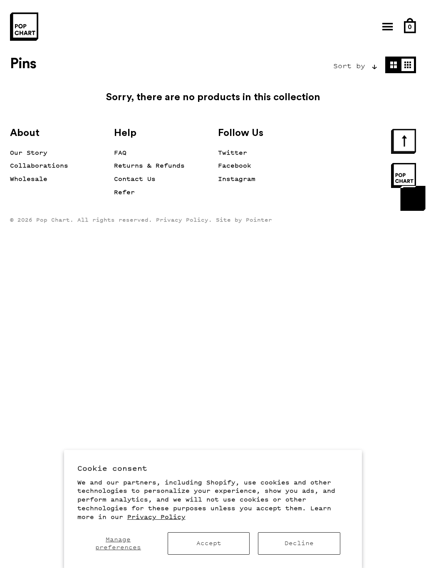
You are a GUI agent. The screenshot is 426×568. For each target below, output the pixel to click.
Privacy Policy (156, 517)
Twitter (232, 153)
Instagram (236, 179)
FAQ (120, 153)
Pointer (259, 219)
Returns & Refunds (149, 166)
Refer (124, 192)
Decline (299, 543)
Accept (208, 543)
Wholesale (28, 179)
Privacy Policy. (184, 219)
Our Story (28, 153)
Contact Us (135, 179)
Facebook (234, 166)
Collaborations (39, 166)
